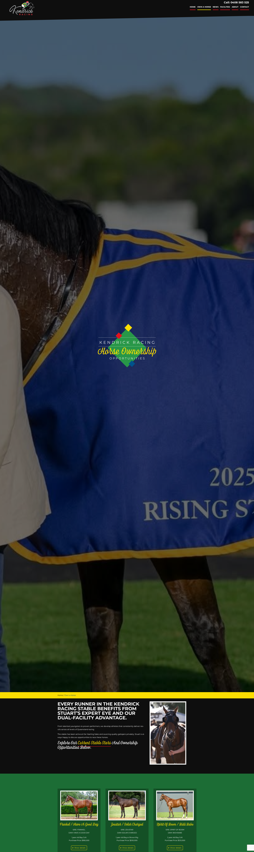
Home (60, 695)
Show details (80, 848)
